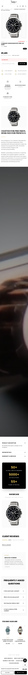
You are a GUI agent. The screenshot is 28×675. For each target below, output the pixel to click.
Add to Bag (21, 672)
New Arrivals (8, 658)
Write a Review (6, 544)
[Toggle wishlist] (12, 626)
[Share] (25, 665)
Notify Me (22, 63)
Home (2, 9)
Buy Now (7, 672)
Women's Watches (8, 660)
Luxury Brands (20, 660)
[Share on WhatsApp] (25, 660)
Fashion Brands (14, 663)
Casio (11, 9)
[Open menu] (2, 6)
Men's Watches (19, 658)
